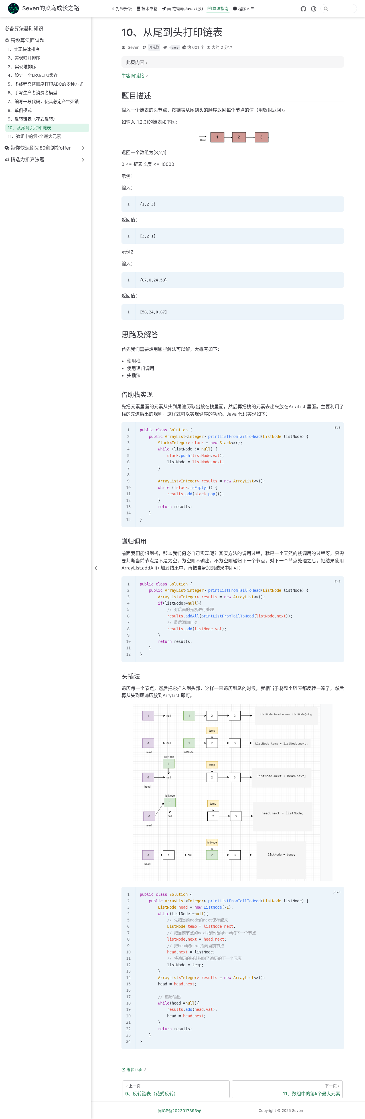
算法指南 (220, 8)
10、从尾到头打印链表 (29, 127)
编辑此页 (135, 1069)
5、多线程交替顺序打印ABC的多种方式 (45, 84)
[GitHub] (303, 8)
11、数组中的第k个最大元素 (34, 136)
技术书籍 (149, 8)
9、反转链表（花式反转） (32, 119)
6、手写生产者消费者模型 (32, 92)
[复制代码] (336, 204)
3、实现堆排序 (22, 66)
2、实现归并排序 (24, 58)
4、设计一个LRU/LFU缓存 (33, 75)
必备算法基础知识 (24, 28)
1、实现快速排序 (24, 49)
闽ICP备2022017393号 (179, 1110)
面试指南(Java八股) (185, 8)
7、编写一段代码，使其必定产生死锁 (43, 101)
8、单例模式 (20, 110)
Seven (133, 47)
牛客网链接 (132, 76)
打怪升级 (124, 8)
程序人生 (246, 8)
